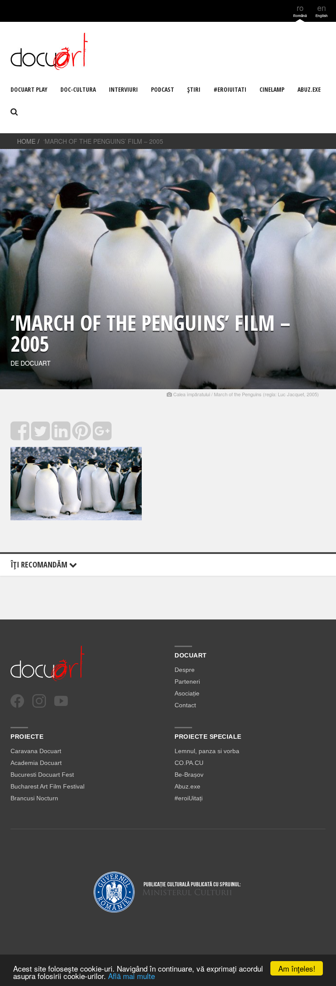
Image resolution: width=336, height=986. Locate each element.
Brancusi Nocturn (34, 798)
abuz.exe (309, 89)
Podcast (162, 89)
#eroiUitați (189, 798)
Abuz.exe (187, 786)
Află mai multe (131, 975)
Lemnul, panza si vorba (207, 750)
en (321, 10)
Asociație (187, 693)
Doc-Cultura (78, 89)
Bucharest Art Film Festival (47, 786)
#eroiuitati (230, 89)
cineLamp (271, 89)
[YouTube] (61, 701)
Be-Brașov (189, 774)
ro (300, 10)
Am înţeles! (296, 968)
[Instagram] (39, 701)
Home (26, 141)
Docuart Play (28, 89)
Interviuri (123, 89)
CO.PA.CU (189, 762)
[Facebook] (17, 701)
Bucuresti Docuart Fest (42, 774)
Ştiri (193, 89)
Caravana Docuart (35, 750)
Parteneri (187, 681)
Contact (185, 705)
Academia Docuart (36, 762)
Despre (185, 669)
